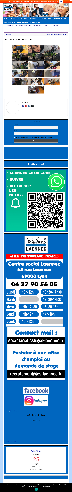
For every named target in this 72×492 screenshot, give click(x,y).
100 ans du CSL (48, 25)
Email (15, 131)
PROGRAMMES (34, 18)
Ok (36, 489)
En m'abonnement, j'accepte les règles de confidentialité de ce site (34, 137)
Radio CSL (55, 25)
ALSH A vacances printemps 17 (56, 34)
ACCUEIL (6, 18)
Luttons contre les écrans (10, 28)
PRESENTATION (15, 18)
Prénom (16, 124)
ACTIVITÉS (24, 18)
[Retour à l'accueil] (36, 10)
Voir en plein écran (11, 441)
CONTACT (43, 18)
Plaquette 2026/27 (23, 25)
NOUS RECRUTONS (9, 22)
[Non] (70, 487)
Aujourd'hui (36, 450)
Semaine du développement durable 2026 (28, 22)
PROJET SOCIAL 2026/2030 (10, 25)
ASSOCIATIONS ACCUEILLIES (36, 25)
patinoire (9, 34)
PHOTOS (50, 18)
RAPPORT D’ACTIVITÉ (60, 18)
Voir (61, 1)
